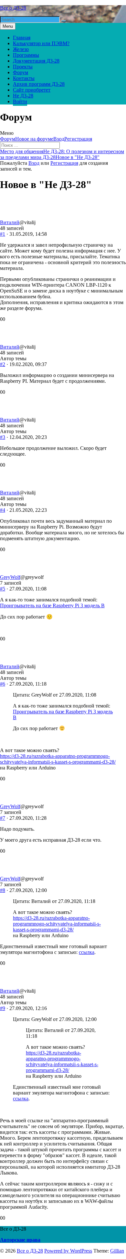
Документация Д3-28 (36, 61)
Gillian (117, 1251)
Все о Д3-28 (13, 8)
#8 (2, 890)
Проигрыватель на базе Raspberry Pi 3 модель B (52, 605)
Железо (21, 49)
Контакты (24, 78)
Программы (26, 55)
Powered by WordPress (68, 1251)
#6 (2, 684)
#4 (2, 510)
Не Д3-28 (23, 95)
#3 (2, 437)
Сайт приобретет (31, 90)
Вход (58, 139)
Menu (8, 26)
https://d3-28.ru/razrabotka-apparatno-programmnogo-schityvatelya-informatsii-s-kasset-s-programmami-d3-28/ (58, 759)
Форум (20, 72)
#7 (2, 818)
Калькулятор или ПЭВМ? (41, 43)
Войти (20, 101)
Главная (21, 37)
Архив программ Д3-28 (39, 84)
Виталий (9, 222)
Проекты (23, 66)
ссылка (86, 952)
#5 (2, 588)
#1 (2, 234)
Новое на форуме (34, 139)
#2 (2, 364)
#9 (2, 1008)
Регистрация (78, 139)
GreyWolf (10, 577)
